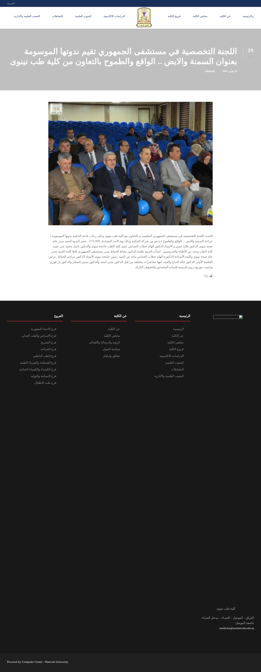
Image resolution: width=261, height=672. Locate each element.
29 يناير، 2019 (229, 71)
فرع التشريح (48, 342)
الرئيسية (247, 16)
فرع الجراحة (48, 349)
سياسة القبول (111, 349)
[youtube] (238, 3)
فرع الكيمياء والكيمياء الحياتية (37, 369)
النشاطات (57, 16)
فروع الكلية (174, 16)
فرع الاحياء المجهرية (43, 329)
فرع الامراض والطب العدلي (39, 335)
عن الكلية (225, 16)
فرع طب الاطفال (45, 382)
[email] (253, 3)
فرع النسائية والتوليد (43, 376)
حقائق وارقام (111, 356)
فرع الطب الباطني (44, 356)
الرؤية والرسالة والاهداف (104, 342)
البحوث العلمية (83, 16)
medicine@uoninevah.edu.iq (237, 628)
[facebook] (246, 3)
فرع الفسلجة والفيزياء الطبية (38, 362)
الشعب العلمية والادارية (27, 16)
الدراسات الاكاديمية (114, 16)
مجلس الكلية (200, 16)
